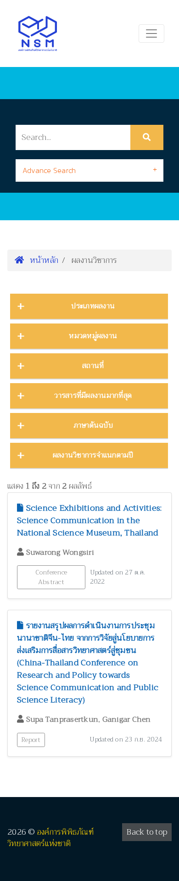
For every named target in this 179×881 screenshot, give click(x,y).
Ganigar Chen (126, 719)
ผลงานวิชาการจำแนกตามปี (93, 455)
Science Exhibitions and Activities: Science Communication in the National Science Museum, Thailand (89, 520)
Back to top (147, 832)
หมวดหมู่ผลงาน (93, 335)
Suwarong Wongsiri (60, 552)
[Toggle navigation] (151, 33)
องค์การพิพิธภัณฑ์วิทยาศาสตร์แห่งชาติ (50, 838)
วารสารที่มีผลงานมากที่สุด (93, 395)
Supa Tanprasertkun (62, 719)
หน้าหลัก (42, 260)
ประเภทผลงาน (93, 306)
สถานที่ (93, 365)
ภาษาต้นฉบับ (93, 425)
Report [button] (31, 739)
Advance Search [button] (49, 170)
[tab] (89, 170)
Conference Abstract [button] (51, 577)
